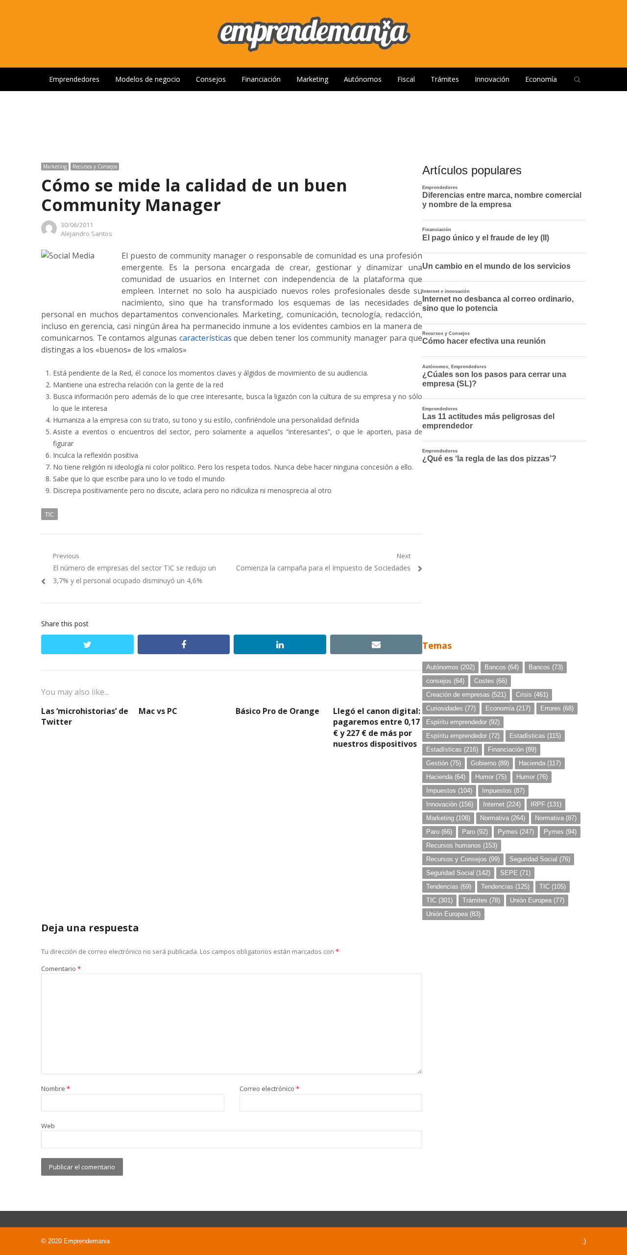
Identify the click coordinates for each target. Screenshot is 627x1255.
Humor (490, 777)
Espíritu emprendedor (463, 722)
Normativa (502, 818)
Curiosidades (451, 708)
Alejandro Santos (86, 233)
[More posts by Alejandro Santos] (49, 233)
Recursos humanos (461, 845)
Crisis (532, 694)
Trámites (445, 79)
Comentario (61, 968)
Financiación (261, 79)
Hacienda (540, 763)
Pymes (516, 831)
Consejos (211, 79)
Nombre (55, 1088)
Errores (557, 708)
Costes (490, 681)
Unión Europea (537, 900)
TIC (49, 514)
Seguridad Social (539, 859)
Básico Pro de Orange (277, 711)
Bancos (501, 667)
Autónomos (363, 79)
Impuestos (449, 790)
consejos (445, 681)
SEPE (515, 872)
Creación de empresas (466, 694)
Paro (439, 831)
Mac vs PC (158, 711)
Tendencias (448, 886)
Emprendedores (74, 79)
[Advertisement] (313, 123)
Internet (502, 804)
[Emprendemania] (313, 34)
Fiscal (406, 79)
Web (48, 1125)
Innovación (492, 79)
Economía (541, 79)
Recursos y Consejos (94, 166)
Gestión (443, 763)
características (205, 337)
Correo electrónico (269, 1088)
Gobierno (490, 763)
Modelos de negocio (147, 79)
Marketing (312, 79)
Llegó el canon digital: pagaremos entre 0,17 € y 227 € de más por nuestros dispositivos (376, 727)
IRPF (546, 804)
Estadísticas (535, 735)
